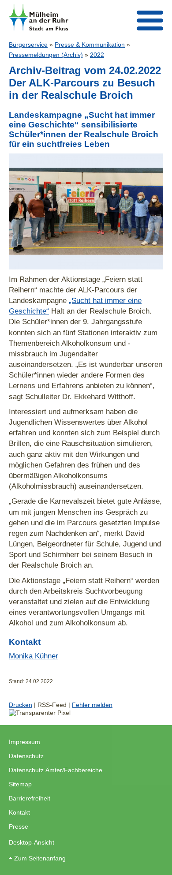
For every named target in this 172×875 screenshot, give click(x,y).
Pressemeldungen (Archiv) (46, 54)
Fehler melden (92, 704)
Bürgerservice (28, 44)
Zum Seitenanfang (40, 858)
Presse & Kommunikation (90, 44)
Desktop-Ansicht (31, 842)
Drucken (20, 704)
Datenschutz (26, 755)
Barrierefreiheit (29, 798)
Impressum (24, 741)
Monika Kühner (33, 655)
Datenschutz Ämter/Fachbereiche (55, 770)
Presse (18, 826)
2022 (97, 54)
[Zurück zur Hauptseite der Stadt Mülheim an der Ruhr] (38, 17)
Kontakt (19, 812)
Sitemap (20, 784)
